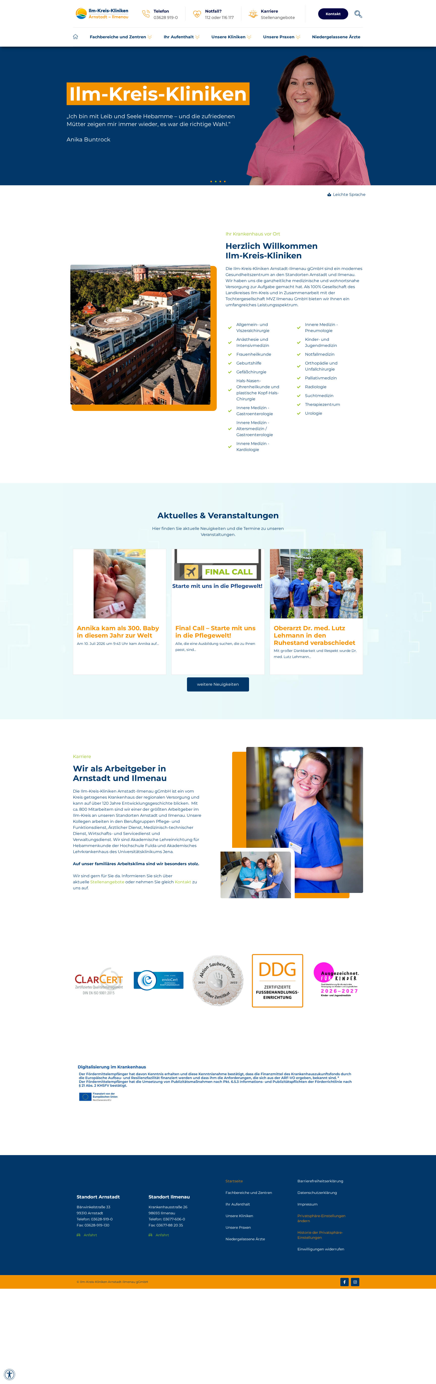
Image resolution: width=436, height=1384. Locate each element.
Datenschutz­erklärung (317, 1192)
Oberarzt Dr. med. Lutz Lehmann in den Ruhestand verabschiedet (314, 635)
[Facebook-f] (344, 1282)
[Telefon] (146, 14)
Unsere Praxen (238, 1227)
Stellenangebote (107, 882)
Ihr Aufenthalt (238, 1204)
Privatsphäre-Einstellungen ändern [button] (321, 1218)
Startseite (234, 1181)
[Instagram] (355, 1282)
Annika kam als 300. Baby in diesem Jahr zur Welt (118, 631)
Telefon (161, 11)
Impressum (307, 1204)
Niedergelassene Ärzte (245, 1239)
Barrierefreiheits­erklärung (320, 1181)
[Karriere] (253, 14)
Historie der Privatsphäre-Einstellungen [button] (320, 1235)
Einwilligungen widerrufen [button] (320, 1249)
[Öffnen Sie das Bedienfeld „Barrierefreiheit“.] (9, 1374)
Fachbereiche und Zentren (249, 1192)
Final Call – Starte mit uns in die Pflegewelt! (215, 631)
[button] (121, 37)
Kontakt (183, 882)
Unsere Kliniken (239, 1216)
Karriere (269, 11)
